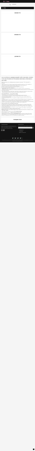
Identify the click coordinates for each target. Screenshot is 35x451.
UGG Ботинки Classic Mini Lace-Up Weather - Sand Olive (17, 230)
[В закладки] (17, 27)
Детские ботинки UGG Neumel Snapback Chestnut (17, 173)
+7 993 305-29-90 (14, 4)
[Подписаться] (33, 128)
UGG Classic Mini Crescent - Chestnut (17, 389)
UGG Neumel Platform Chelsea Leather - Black (17, 216)
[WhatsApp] (2, 130)
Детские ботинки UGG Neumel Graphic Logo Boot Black (17, 158)
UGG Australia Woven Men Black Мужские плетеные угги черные (17, 50)
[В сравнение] (19, 27)
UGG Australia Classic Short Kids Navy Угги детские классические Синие (17, 72)
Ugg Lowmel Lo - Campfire (17, 432)
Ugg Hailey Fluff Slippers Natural (17, 302)
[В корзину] (15, 27)
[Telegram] (4, 130)
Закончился (17, 48)
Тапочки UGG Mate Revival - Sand (17, 259)
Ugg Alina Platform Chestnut (17, 360)
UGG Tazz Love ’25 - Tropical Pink (17, 403)
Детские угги (17, 56)
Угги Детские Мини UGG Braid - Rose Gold (17, 144)
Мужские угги (17, 34)
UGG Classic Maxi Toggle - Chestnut (17, 288)
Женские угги (18, 12)
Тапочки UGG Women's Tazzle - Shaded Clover (17, 331)
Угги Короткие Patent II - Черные (18, 28)
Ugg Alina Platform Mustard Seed (17, 374)
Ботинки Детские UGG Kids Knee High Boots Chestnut (17, 187)
